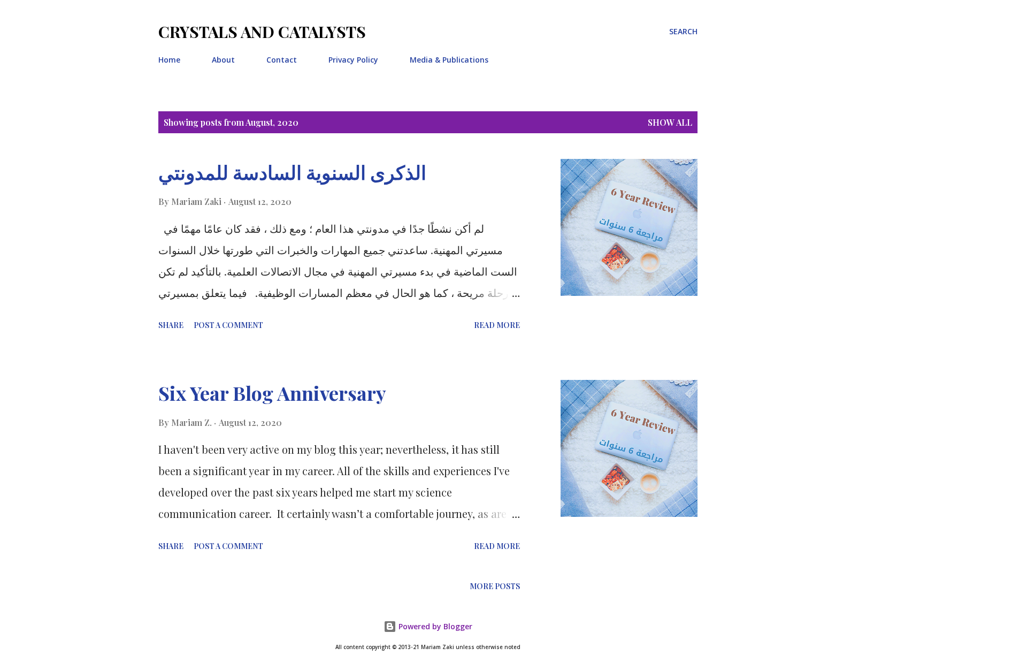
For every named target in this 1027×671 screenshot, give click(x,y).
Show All (670, 122)
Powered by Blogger (434, 626)
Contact (281, 60)
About (223, 60)
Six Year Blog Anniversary (272, 393)
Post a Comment (228, 325)
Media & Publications (449, 60)
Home (169, 60)
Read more (497, 325)
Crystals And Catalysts (262, 31)
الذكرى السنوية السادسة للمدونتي (292, 172)
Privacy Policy (353, 60)
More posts (495, 586)
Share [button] (170, 325)
